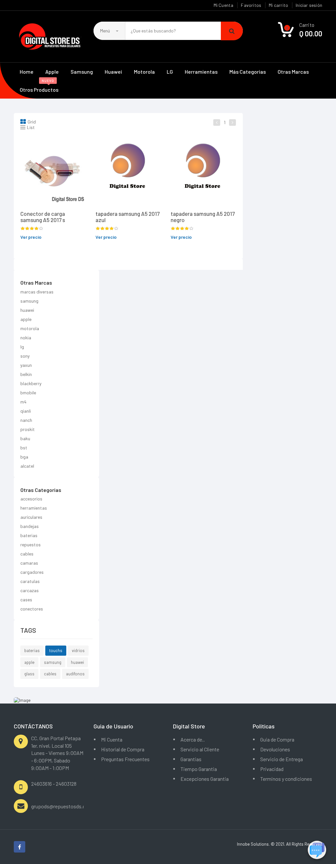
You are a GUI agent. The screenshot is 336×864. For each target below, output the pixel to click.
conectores (31, 608)
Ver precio (30, 237)
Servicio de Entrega (281, 759)
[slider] (31, 228)
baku (25, 438)
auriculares (31, 517)
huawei (27, 310)
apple (26, 319)
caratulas (30, 581)
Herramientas (201, 71)
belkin (26, 374)
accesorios (31, 498)
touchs (55, 650)
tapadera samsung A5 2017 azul (127, 216)
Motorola (144, 71)
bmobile (28, 392)
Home (26, 71)
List (31, 127)
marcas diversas (36, 291)
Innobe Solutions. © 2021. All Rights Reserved (279, 844)
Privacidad (272, 769)
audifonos (75, 673)
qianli (25, 411)
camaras (29, 563)
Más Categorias (247, 71)
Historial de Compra (122, 749)
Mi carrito (278, 5)
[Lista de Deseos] (53, 147)
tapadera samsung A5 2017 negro (203, 216)
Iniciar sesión (309, 5)
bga (24, 457)
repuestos (30, 544)
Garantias (190, 759)
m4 (23, 401)
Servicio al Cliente (199, 749)
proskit (27, 429)
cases (26, 599)
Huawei (113, 71)
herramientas (33, 508)
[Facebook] (19, 847)
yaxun (26, 365)
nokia (25, 337)
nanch (26, 420)
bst (23, 447)
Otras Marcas (293, 71)
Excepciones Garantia (204, 779)
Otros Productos (39, 87)
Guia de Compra (277, 739)
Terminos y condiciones (286, 779)
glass (29, 673)
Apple (52, 71)
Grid (32, 121)
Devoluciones (275, 749)
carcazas (29, 590)
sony (25, 356)
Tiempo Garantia (198, 769)
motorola (29, 328)
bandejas (29, 526)
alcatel (27, 466)
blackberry (30, 383)
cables (26, 553)
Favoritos (251, 5)
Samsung (82, 71)
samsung (29, 301)
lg (22, 346)
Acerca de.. (192, 739)
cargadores (32, 572)
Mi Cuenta (224, 5)
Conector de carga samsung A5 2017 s (42, 216)
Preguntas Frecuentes (125, 759)
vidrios (78, 650)
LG (170, 71)
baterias (28, 535)
